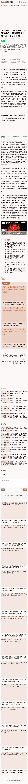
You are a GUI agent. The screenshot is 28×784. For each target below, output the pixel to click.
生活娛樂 (22, 5)
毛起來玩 (10, 5)
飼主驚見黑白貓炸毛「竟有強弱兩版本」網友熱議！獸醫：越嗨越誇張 (15, 251)
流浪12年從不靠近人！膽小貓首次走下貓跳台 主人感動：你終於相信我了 (15, 245)
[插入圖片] (21, 489)
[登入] (24, 2)
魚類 (3, 278)
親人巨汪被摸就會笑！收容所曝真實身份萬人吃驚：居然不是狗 (15, 258)
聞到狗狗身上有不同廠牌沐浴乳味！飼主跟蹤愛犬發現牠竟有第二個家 (15, 271)
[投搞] (21, 2)
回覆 (25, 489)
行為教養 (16, 5)
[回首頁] (7, 2)
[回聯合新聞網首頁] (3, 2)
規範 (3, 489)
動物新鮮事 (4, 5)
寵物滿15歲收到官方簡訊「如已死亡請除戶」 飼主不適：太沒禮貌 (15, 264)
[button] (19, 2)
